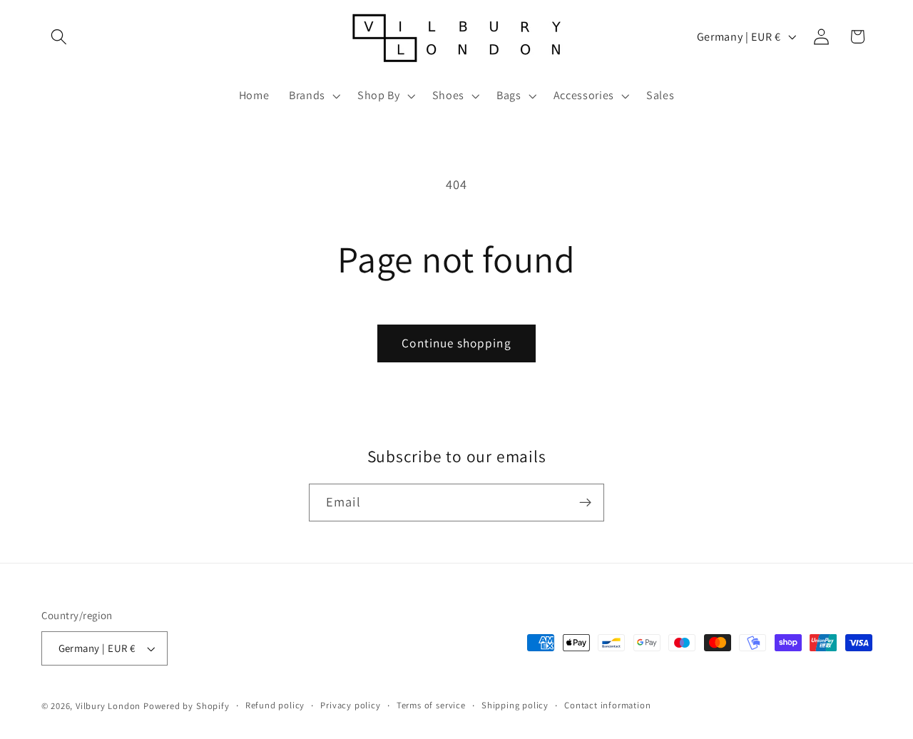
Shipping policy (515, 705)
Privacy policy (350, 705)
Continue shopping (456, 343)
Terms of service (431, 705)
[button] (59, 37)
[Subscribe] (585, 503)
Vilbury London (108, 706)
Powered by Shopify (186, 706)
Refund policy (275, 705)
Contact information (607, 705)
